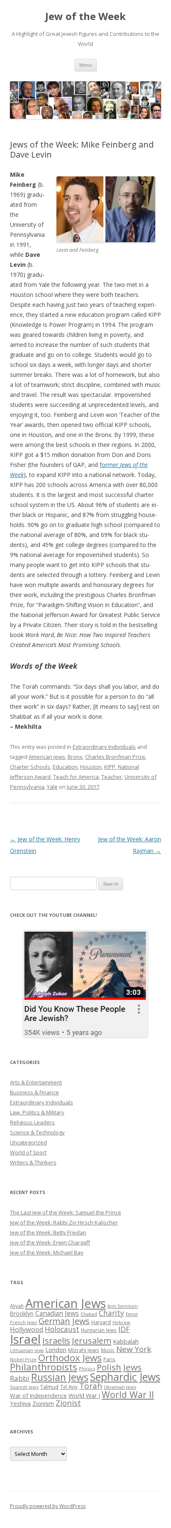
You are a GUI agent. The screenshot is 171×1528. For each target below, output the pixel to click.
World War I (84, 1396)
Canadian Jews (57, 1313)
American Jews (47, 756)
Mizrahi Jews (83, 1350)
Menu (85, 65)
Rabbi (19, 1378)
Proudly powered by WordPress (48, 1506)
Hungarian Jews (99, 1330)
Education (65, 766)
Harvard (101, 1322)
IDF (124, 1329)
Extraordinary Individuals (104, 746)
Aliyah (17, 1305)
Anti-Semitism (122, 1306)
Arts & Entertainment (36, 1082)
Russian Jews (59, 1377)
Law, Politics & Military (37, 1112)
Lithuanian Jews (27, 1350)
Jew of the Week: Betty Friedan (48, 1232)
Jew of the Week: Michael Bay (46, 1252)
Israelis (56, 1340)
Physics (87, 1368)
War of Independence (38, 1396)
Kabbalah (126, 1341)
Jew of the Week (85, 16)
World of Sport (28, 1152)
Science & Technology (37, 1132)
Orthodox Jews (70, 1357)
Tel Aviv (69, 1386)
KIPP (109, 766)
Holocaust (62, 1329)
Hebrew (121, 1322)
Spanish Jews (24, 1387)
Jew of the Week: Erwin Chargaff (50, 1242)
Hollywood (26, 1329)
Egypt (132, 1314)
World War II (128, 1394)
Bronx (75, 756)
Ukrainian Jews (120, 1387)
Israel (25, 1339)
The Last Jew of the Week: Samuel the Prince (65, 1212)
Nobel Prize (23, 1359)
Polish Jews (119, 1367)
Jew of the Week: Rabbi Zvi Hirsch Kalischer (64, 1222)
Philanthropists (43, 1366)
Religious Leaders (32, 1122)
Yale (52, 786)
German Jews (64, 1321)
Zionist (68, 1403)
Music (108, 1350)
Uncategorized (28, 1142)
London (55, 1349)
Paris (109, 1359)
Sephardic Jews (125, 1377)
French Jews (23, 1322)
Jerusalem (91, 1340)
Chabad (89, 1314)
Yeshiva (20, 1403)
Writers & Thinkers (33, 1162)
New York (133, 1349)
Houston (91, 766)
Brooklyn (22, 1313)
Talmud (49, 1386)
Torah (90, 1385)
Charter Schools (30, 766)
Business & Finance (34, 1092)
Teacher (111, 776)
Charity (111, 1313)
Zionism (43, 1403)
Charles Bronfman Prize (115, 756)
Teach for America (76, 776)
